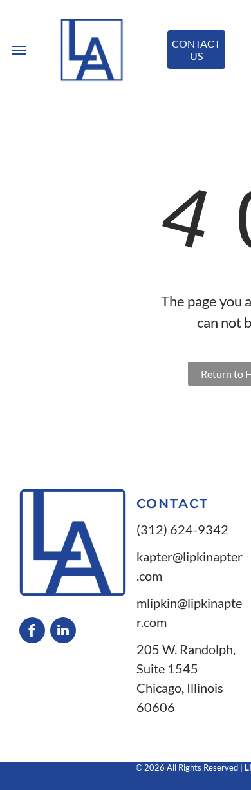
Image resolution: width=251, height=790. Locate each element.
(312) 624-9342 (182, 529)
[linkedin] (63, 631)
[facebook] (32, 631)
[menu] (19, 50)
